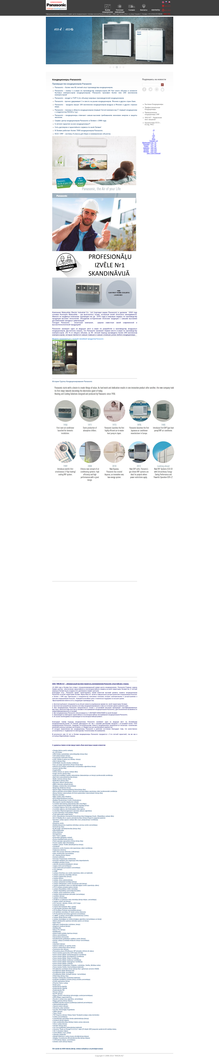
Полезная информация (119, 11)
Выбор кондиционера (107, 11)
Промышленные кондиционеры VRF (152, 113)
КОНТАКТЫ (156, 10)
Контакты (143, 10)
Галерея (132, 10)
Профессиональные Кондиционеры (152, 108)
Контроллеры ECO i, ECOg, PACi (152, 124)
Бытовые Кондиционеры (154, 104)
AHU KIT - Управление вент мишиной (153, 118)
